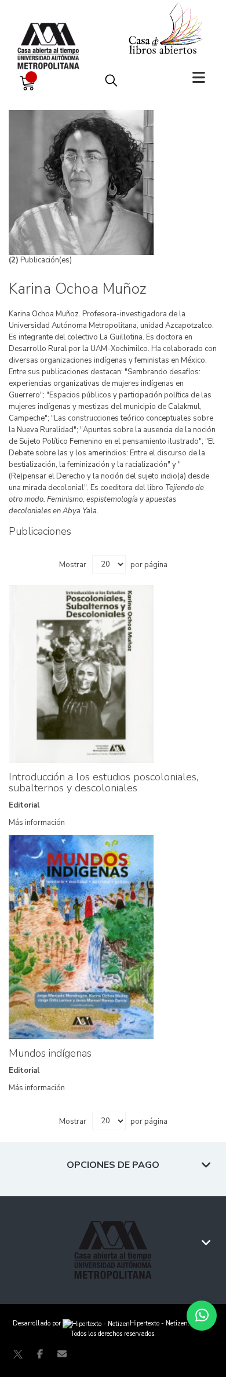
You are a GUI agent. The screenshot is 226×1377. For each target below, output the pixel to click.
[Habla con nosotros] (202, 1316)
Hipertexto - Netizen (159, 1323)
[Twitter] (18, 1354)
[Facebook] (40, 1354)
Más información (37, 822)
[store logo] (51, 34)
